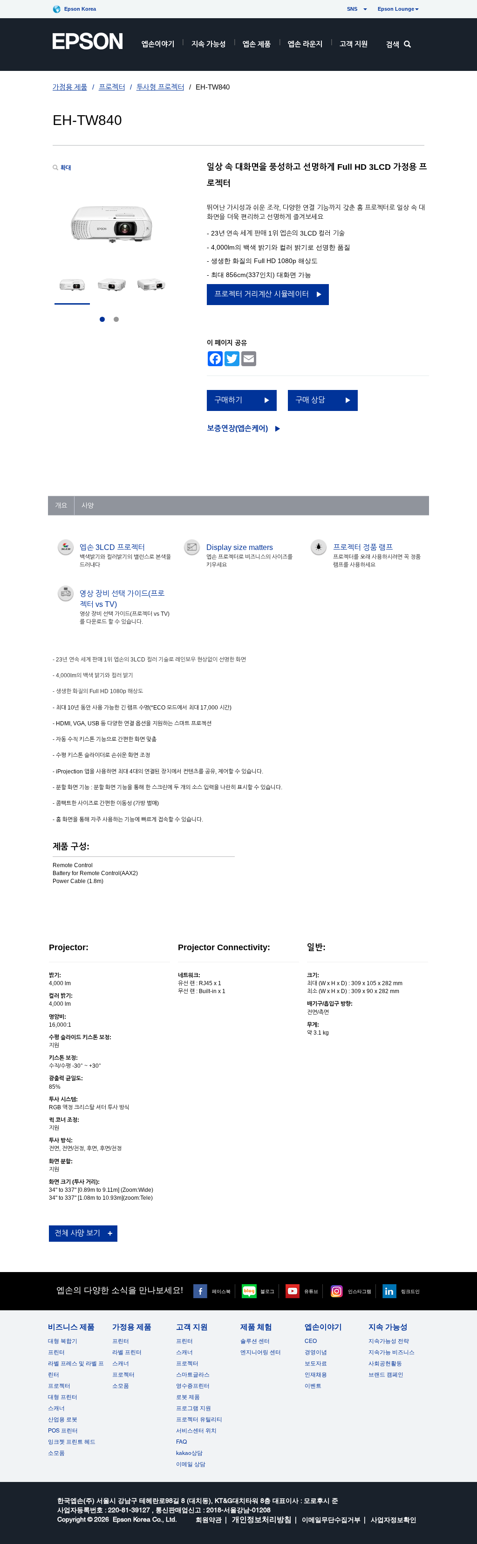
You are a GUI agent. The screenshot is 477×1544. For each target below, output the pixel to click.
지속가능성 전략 (388, 1341)
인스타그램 (359, 1291)
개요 (61, 505)
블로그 (267, 1291)
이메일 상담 (190, 1464)
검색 (392, 45)
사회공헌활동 (385, 1363)
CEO (311, 1341)
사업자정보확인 (393, 1519)
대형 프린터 (62, 1397)
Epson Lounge (396, 9)
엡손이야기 (158, 44)
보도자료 (316, 1363)
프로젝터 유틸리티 (199, 1419)
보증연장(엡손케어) (237, 428)
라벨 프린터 (127, 1352)
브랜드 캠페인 (385, 1374)
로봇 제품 (188, 1397)
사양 (88, 505)
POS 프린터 (63, 1430)
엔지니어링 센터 (260, 1352)
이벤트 (313, 1386)
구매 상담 (310, 400)
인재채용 (316, 1374)
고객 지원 (354, 44)
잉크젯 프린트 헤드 (71, 1442)
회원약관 (209, 1519)
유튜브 (311, 1291)
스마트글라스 (193, 1374)
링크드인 (410, 1291)
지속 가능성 (208, 44)
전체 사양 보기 (77, 1233)
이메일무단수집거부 (331, 1519)
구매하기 (228, 400)
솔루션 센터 (255, 1341)
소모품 (56, 1453)
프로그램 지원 (193, 1408)
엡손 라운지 (305, 44)
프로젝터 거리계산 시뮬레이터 (261, 294)
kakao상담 (189, 1453)
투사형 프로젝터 (160, 87)
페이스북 (221, 1291)
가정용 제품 (70, 87)
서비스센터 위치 (196, 1430)
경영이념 (316, 1352)
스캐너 (56, 1408)
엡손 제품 (257, 44)
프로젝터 (112, 87)
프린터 (56, 1352)
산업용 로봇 (62, 1419)
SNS (341, 9)
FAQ (181, 1442)
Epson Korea (80, 9)
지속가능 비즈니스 (391, 1352)
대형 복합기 (62, 1341)
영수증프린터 (193, 1386)
